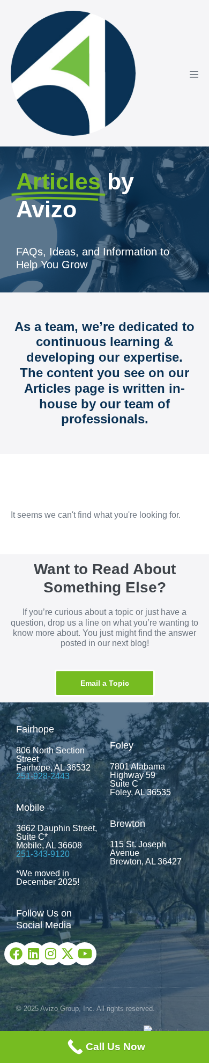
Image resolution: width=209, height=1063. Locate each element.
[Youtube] (84, 953)
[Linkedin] (32, 953)
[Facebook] (15, 953)
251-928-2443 (43, 776)
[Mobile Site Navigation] (194, 74)
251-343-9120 (43, 854)
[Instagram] (50, 953)
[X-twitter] (67, 953)
